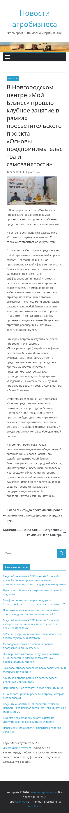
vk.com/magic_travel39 (17, 748)
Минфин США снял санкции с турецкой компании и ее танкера (32, 532)
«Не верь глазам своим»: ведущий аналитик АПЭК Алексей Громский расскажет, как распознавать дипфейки (31, 658)
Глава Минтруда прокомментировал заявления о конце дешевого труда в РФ (35, 515)
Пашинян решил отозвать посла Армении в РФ (33, 688)
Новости (12, 78)
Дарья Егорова (33, 172)
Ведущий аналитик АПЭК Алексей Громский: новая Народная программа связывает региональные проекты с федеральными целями (34, 580)
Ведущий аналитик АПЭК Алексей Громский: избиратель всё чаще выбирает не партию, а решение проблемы (32, 624)
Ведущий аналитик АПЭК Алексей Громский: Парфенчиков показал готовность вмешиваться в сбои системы (34, 707)
